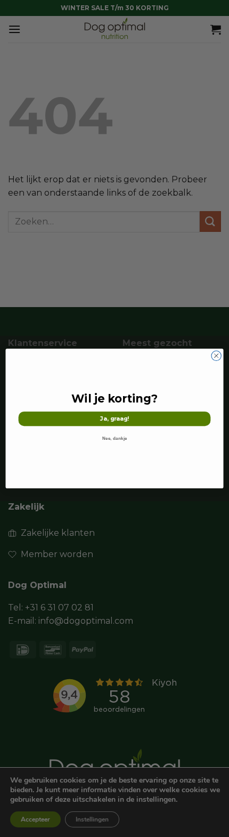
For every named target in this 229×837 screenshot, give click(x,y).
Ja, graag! (114, 418)
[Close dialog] (216, 355)
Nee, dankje (114, 438)
